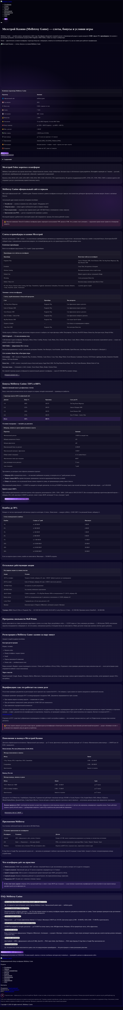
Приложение (8, 980)
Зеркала (6, 969)
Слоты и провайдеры (10, 970)
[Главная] (6, 1)
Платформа (7, 4)
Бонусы (6, 8)
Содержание (8, 159)
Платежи (7, 14)
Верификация (8, 12)
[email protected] (7, 714)
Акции (6, 9)
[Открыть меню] (1, 22)
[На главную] (6, 958)
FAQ (5, 16)
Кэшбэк (6, 974)
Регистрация (8, 11)
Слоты (6, 6)
